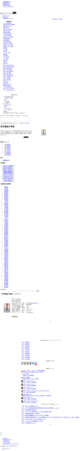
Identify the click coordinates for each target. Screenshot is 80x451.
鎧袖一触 (6, 236)
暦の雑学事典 (6, 40)
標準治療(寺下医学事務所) (9, 24)
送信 (28, 123)
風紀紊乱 (6, 242)
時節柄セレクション (7, 83)
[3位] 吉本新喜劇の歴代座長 (29, 409)
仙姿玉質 (6, 213)
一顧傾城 (6, 200)
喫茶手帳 (5, 51)
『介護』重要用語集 (7, 86)
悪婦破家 (6, 280)
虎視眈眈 (6, 278)
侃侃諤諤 (6, 229)
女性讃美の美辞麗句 (7, 172)
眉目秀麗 (6, 196)
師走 (7, 98)
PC (3, 449)
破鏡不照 (6, 258)
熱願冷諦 (6, 246)
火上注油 (6, 281)
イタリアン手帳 (6, 52)
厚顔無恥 (6, 230)
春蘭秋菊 (6, 204)
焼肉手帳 (5, 48)
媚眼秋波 (6, 199)
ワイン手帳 (5, 58)
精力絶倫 (6, 253)
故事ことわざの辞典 (7, 29)
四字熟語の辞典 (6, 32)
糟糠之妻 (6, 264)
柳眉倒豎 (6, 283)
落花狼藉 (6, 244)
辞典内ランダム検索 (57, 19)
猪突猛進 (6, 234)
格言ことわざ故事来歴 (8, 165)
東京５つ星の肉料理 (7, 68)
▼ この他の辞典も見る (8, 90)
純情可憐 (6, 198)
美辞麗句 (6, 223)
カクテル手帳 (6, 57)
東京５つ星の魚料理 (7, 69)
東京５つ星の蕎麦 (7, 72)
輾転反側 (6, 238)
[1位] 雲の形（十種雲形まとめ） (30, 406)
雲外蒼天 (9, 147)
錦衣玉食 (6, 268)
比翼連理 (6, 250)
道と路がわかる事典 (7, 43)
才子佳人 (6, 219)
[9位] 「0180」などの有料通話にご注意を (32, 421)
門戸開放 (6, 225)
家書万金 (6, 263)
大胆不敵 (6, 241)
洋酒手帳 (5, 60)
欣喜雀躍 (6, 232)
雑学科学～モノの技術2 (8, 46)
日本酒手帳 (5, 55)
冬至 (6, 105)
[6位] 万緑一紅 (26, 351)
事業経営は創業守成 (7, 170)
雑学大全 (5, 62)
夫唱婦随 (6, 251)
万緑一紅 (9, 151)
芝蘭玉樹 (6, 266)
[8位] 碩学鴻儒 (26, 355)
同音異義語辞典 (6, 38)
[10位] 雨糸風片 (26, 359)
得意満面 (6, 210)
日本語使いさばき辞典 (8, 37)
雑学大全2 (5, 63)
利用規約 (5, 438)
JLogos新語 (5, 82)
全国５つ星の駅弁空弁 (8, 76)
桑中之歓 (6, 237)
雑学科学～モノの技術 (8, 44)
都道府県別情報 (6, 85)
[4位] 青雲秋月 (26, 347)
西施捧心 (6, 228)
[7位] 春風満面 (26, 353)
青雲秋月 (9, 148)
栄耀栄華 (6, 272)
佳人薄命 (6, 285)
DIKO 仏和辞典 (7, 77)
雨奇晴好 (9, 145)
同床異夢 (6, 257)
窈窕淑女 (6, 220)
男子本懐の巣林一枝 (7, 177)
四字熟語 (5, 160)
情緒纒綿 (6, 193)
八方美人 (6, 217)
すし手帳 (5, 49)
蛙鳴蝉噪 (6, 227)
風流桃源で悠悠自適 (7, 178)
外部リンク (36, 303)
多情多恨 (6, 245)
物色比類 (6, 276)
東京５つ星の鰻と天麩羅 (8, 66)
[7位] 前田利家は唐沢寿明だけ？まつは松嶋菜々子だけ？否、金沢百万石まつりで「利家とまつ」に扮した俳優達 (50, 417)
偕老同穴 (6, 254)
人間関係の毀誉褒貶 (7, 173)
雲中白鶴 (6, 215)
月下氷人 (6, 247)
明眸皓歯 (6, 194)
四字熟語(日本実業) (7, 34)
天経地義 (9, 155)
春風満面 (9, 152)
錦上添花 (6, 211)
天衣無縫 (6, 274)
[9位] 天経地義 (26, 357)
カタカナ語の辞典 (7, 35)
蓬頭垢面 (6, 279)
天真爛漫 (6, 207)
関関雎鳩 (6, 191)
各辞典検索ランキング (8, 18)
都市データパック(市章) (8, 88)
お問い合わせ (6, 441)
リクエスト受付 (6, 442)
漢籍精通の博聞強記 (7, 166)
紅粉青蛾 (6, 190)
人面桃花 (6, 216)
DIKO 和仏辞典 (7, 79)
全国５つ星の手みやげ (8, 74)
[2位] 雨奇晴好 (26, 344)
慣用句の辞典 (6, 27)
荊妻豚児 (6, 284)
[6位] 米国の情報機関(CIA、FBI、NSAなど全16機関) (35, 415)
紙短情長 (6, 189)
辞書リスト (5, 17)
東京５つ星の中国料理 (8, 71)
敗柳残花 (6, 259)
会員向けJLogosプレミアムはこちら (11, 443)
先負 (5, 107)
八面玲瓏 (6, 221)
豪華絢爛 (6, 212)
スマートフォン (6, 448)
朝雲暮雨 (6, 240)
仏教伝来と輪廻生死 (7, 179)
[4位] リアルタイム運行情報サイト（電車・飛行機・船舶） (37, 411)
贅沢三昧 (6, 270)
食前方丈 (6, 271)
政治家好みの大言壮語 (8, 176)
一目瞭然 (6, 208)
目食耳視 (6, 275)
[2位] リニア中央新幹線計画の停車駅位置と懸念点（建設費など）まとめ (40, 408)
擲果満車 (6, 233)
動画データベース (7, 80)
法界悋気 (6, 255)
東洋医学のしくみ (7, 26)
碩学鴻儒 (9, 153)
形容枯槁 (6, 261)
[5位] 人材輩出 (26, 349)
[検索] (14, 13)
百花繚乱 (6, 203)
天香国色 (6, 224)
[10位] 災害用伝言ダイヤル (29, 423)
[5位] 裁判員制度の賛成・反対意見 (31, 413)
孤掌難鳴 (6, 187)
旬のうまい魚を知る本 (8, 65)
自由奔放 (6, 262)
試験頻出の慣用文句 (7, 169)
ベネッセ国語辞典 (7, 23)
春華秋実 (9, 144)
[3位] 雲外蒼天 (26, 346)
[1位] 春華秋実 (26, 342)
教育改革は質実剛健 (7, 168)
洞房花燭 (6, 249)
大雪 (6, 104)
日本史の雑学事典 (7, 41)
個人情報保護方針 (7, 439)
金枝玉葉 (6, 267)
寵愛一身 (6, 202)
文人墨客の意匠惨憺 (7, 181)
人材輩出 (9, 149)
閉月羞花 (6, 195)
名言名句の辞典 (6, 30)
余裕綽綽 (6, 206)
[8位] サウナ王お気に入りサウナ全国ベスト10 (33, 419)
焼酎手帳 (5, 54)
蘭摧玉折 (6, 287)
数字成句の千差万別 (7, 174)
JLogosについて (6, 15)
